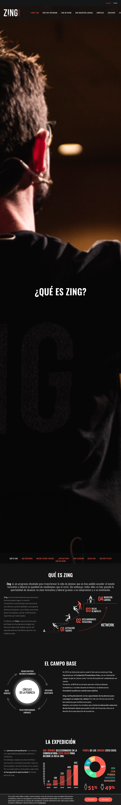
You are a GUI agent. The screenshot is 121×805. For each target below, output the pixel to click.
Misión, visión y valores (45, 558)
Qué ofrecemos (27, 558)
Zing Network (66, 12)
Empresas (100, 12)
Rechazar (105, 800)
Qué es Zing (14, 558)
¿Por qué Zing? (63, 558)
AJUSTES (42, 803)
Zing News (111, 12)
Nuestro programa (50, 12)
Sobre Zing (35, 12)
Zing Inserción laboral (84, 12)
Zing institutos (105, 558)
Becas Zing (92, 558)
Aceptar (91, 800)
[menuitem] (109, 3)
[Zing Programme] (12, 12)
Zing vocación (78, 558)
